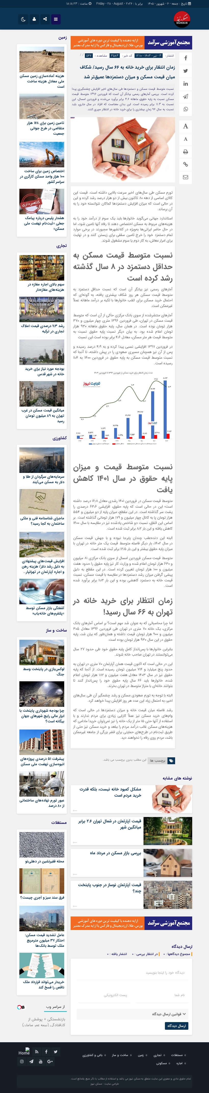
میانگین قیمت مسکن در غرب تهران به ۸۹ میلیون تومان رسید (43, 416)
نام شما (180, 995)
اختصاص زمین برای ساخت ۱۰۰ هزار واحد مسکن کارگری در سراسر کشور (42, 176)
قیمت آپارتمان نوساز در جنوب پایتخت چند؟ (109, 888)
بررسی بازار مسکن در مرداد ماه (115, 853)
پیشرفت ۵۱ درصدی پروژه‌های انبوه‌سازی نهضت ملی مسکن (42, 761)
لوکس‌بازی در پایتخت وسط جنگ (43, 671)
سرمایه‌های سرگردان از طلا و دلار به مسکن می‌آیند (43, 479)
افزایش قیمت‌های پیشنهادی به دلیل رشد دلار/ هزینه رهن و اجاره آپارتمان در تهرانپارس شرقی (42, 569)
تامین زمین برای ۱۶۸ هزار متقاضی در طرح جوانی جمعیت (45, 128)
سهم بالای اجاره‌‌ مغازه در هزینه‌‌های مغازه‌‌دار (46, 287)
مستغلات (176, 1055)
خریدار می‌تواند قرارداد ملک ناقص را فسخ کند (43, 984)
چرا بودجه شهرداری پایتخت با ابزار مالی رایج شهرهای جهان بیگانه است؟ (41, 716)
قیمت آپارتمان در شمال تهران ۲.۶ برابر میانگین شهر (110, 824)
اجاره (179, 1063)
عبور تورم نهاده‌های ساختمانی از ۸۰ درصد (41, 803)
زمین (141, 1055)
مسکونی (161, 1063)
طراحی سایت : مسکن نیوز (104, 1084)
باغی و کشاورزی (92, 1055)
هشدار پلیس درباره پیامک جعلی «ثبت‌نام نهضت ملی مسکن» (44, 223)
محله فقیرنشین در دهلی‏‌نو (44, 861)
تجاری (157, 1055)
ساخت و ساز (120, 1055)
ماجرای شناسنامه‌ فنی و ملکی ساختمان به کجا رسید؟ (42, 521)
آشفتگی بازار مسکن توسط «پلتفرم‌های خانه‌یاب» (45, 610)
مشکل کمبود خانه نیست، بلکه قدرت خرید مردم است (110, 792)
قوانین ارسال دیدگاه (166, 1014)
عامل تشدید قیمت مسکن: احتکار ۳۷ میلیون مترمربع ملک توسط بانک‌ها (44, 940)
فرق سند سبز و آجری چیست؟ (42, 897)
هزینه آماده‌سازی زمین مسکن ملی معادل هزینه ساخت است (42, 81)
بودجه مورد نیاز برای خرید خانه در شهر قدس (44, 371)
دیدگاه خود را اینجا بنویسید (165, 972)
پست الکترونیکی (115, 995)
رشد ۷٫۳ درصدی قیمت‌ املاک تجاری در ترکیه (42, 328)
